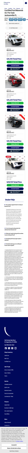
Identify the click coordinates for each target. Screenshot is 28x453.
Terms (5, 376)
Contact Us (6, 425)
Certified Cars (7, 361)
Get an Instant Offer (8, 370)
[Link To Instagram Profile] (12, 348)
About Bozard (7, 422)
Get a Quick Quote (8, 411)
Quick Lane (6, 387)
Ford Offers (6, 414)
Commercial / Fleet (8, 396)
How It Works (7, 373)
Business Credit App (8, 408)
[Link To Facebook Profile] (5, 348)
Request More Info (15, 62)
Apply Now (6, 405)
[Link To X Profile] (9, 348)
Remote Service (7, 390)
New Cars (6, 358)
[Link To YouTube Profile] (15, 348)
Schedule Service (8, 384)
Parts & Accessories (8, 393)
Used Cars (6, 355)
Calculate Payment (15, 65)
